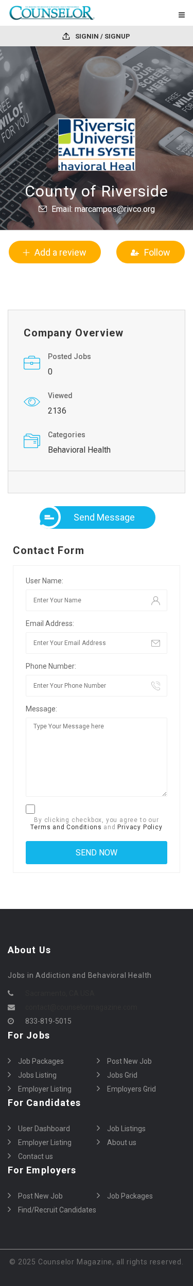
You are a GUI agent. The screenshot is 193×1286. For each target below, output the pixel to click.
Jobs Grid (122, 1075)
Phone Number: (51, 666)
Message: (41, 709)
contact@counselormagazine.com (81, 1007)
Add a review (60, 252)
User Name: (44, 581)
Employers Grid (131, 1089)
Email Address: (50, 623)
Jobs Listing (37, 1075)
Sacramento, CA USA (60, 993)
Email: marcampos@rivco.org (103, 209)
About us (121, 1142)
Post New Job (129, 1061)
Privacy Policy (139, 827)
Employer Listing (45, 1089)
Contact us (35, 1156)
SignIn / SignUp (102, 36)
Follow (157, 252)
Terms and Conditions (65, 827)
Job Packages (41, 1061)
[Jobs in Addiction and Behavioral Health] (52, 13)
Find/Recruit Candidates (57, 1210)
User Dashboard (44, 1128)
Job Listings (126, 1128)
